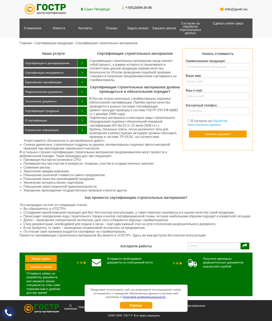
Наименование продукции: (205, 61)
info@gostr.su (236, 9)
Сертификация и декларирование (47, 63)
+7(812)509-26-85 (138, 8)
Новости (59, 28)
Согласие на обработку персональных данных (190, 28)
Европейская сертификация (43, 82)
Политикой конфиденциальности (144, 297)
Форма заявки (40, 258)
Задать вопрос (138, 28)
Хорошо (136, 305)
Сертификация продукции (42, 110)
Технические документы (41, 101)
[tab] (55, 63)
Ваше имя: (194, 75)
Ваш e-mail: (194, 90)
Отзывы (111, 28)
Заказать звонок (164, 28)
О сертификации (36, 120)
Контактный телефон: (201, 105)
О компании (32, 28)
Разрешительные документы (44, 91)
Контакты (85, 28)
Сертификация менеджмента (44, 72)
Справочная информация (42, 130)
